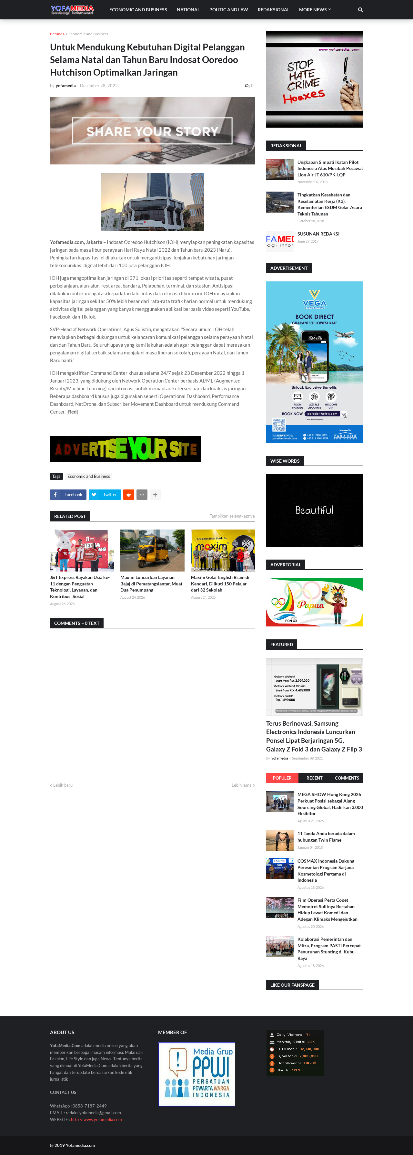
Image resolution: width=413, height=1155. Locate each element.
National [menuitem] (188, 9)
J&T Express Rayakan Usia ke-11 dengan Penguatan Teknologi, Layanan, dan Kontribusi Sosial (80, 586)
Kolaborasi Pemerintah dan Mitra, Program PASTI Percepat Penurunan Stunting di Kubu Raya (329, 948)
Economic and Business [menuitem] (138, 9)
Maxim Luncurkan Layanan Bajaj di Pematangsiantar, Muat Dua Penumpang (151, 583)
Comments (347, 778)
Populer (282, 778)
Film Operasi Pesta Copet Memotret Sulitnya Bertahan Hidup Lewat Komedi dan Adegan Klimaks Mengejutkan (327, 909)
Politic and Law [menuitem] (228, 9)
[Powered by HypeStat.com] (295, 1074)
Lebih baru (63, 785)
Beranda (57, 33)
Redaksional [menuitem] (273, 9)
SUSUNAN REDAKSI (318, 233)
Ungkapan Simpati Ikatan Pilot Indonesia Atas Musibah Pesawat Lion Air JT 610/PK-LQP (330, 168)
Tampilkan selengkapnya (232, 516)
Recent (315, 778)
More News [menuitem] (313, 9)
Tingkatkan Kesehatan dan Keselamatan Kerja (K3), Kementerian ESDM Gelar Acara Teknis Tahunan (329, 204)
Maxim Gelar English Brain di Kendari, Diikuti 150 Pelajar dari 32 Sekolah (220, 583)
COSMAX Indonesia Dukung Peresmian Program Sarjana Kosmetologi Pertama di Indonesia (325, 870)
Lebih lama (242, 785)
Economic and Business (88, 33)
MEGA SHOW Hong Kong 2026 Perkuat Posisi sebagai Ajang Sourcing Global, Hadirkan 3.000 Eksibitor (330, 804)
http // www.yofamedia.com (96, 1119)
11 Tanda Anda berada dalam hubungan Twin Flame (326, 837)
